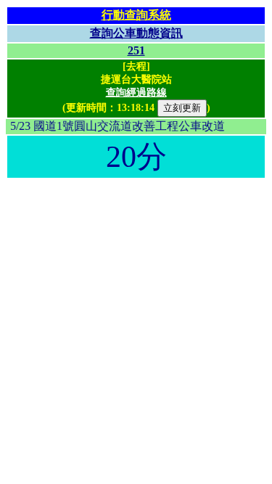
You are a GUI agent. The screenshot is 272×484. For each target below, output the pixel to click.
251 (136, 50)
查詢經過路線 (136, 92)
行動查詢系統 (136, 15)
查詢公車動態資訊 (136, 33)
